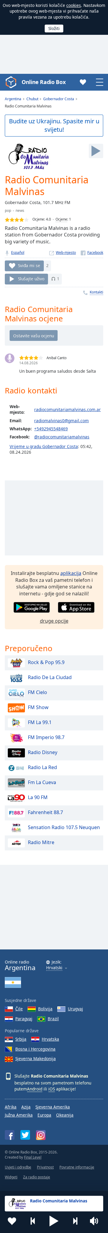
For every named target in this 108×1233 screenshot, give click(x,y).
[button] (54, 1221)
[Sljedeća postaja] (75, 1221)
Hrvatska (50, 1039)
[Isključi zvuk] (96, 1221)
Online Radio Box (43, 82)
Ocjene (61, 219)
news (20, 210)
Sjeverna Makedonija (35, 1058)
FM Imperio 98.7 (46, 737)
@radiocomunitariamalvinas (61, 437)
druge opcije (54, 621)
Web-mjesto (66, 252)
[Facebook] (92, 252)
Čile (19, 1009)
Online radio (20, 965)
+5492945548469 (51, 429)
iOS (51, 1089)
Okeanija (65, 1115)
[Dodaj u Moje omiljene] (12, 1221)
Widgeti (11, 1177)
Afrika (10, 1107)
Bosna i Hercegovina (35, 1049)
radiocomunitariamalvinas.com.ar (67, 409)
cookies (73, 5)
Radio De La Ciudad (50, 677)
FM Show (38, 707)
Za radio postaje (36, 1177)
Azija (26, 1107)
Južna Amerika (19, 1115)
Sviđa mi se (29, 265)
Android (34, 1089)
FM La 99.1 (40, 722)
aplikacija (70, 573)
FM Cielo (37, 692)
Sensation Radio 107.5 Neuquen (64, 827)
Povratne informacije (76, 1167)
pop (8, 210)
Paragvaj (23, 1018)
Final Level (32, 1157)
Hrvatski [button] (54, 967)
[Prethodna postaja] (33, 1221)
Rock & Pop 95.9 (46, 662)
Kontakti (96, 292)
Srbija (20, 1039)
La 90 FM (38, 797)
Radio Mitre (41, 842)
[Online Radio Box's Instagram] (41, 1135)
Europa (44, 1115)
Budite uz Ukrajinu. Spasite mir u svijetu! (54, 125)
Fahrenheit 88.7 (45, 812)
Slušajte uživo (31, 278)
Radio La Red (42, 767)
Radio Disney (42, 752)
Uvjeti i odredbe (18, 1167)
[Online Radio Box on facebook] (9, 1135)
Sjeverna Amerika (52, 1107)
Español (17, 252)
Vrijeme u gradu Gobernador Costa (44, 446)
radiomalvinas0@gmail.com (61, 420)
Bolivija (45, 1009)
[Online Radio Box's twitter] (25, 1135)
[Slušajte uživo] (96, 151)
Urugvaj (75, 1009)
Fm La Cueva (42, 782)
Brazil (53, 1018)
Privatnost (45, 1167)
